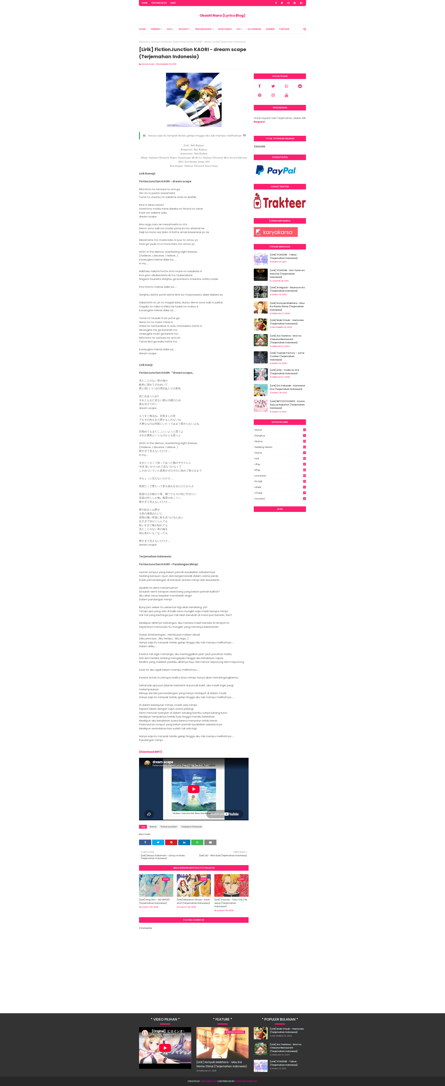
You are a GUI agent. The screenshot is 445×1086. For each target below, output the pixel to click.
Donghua (280, 435)
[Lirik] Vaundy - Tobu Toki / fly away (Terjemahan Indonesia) (230, 903)
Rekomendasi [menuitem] (203, 29)
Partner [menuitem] (284, 29)
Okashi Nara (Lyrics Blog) (222, 15)
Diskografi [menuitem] (225, 29)
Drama (280, 441)
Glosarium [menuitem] (254, 29)
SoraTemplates (208, 1081)
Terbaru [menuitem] (155, 29)
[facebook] (276, 3)
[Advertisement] (280, 567)
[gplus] (301, 3)
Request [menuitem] (184, 29)
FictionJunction (169, 826)
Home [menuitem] (142, 29)
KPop (280, 470)
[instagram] (288, 3)
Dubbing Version (280, 447)
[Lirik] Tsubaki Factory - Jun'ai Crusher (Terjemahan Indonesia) (287, 356)
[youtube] (287, 95)
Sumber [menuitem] (270, 29)
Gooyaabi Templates (246, 1081)
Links (173, 2)
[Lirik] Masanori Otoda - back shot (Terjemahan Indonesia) (193, 901)
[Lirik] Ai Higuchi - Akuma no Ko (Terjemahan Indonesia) (287, 289)
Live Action (280, 475)
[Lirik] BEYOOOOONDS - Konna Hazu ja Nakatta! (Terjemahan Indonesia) (287, 405)
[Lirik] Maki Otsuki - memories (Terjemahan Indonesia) (287, 321)
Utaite (280, 487)
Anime (152, 826)
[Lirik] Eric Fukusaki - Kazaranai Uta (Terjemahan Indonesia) (287, 387)
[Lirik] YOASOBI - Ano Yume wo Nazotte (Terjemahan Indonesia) (287, 274)
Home (145, 2)
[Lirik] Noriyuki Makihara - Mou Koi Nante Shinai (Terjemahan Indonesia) (287, 306)
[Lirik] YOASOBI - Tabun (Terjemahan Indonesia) (284, 256)
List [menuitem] (238, 29)
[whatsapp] (287, 86)
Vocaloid (280, 498)
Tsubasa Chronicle (161, 41)
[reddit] (300, 86)
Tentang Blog (159, 2)
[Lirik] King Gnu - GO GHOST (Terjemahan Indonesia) (154, 901)
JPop (280, 464)
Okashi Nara (148, 64)
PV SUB (280, 481)
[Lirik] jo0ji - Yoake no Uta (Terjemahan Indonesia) (284, 371)
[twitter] (282, 3)
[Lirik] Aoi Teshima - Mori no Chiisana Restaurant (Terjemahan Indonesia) (285, 339)
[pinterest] (294, 3)
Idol (280, 458)
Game (280, 452)
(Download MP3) (150, 752)
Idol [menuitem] (169, 29)
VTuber (280, 492)
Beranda (143, 41)
